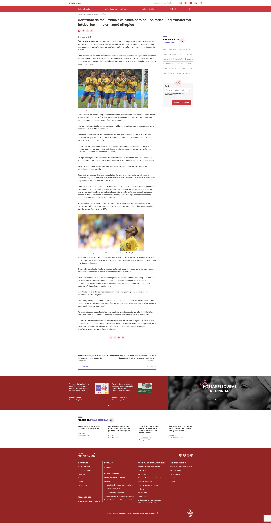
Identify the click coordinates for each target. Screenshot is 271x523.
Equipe (80, 482)
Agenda (172, 482)
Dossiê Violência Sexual (115, 492)
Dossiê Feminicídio (114, 489)
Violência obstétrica (145, 482)
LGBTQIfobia (142, 493)
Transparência (83, 478)
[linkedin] (195, 3)
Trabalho (189, 59)
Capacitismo (142, 496)
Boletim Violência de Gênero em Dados (118, 500)
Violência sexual (170, 54)
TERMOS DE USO (84, 497)
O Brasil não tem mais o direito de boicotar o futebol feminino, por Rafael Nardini (149, 429)
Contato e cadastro (85, 470)
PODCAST (108, 463)
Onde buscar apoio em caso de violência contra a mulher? (149, 501)
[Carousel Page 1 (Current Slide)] (108, 405)
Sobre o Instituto (84, 467)
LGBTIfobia (188, 54)
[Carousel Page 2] (111, 405)
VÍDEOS (107, 467)
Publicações (82, 485)
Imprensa (81, 474)
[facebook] (185, 3)
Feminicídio (178, 59)
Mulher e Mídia (169, 69)
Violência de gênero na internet (177, 64)
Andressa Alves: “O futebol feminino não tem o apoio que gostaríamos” (180, 428)
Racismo (166, 59)
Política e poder (186, 69)
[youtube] (190, 3)
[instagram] (180, 3)
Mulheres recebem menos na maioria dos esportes (89, 427)
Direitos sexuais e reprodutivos (176, 73)
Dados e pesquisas (76, 398)
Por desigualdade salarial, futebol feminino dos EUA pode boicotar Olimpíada (119, 428)
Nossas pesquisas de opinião (114, 478)
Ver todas (213, 399)
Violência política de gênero (148, 485)
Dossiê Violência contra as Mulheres (120, 485)
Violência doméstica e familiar (176, 50)
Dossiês (107, 481)
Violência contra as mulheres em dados (119, 496)
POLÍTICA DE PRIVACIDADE (89, 501)
